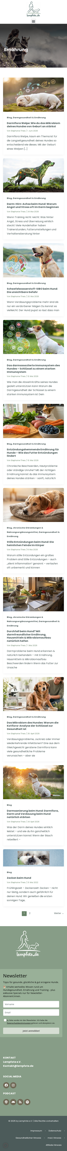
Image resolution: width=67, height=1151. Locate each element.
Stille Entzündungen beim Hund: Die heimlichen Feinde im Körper (30, 543)
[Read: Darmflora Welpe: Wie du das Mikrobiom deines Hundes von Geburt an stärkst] (33, 94)
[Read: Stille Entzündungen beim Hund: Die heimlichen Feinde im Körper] (33, 505)
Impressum (36, 1130)
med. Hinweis (54, 1137)
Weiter (59, 913)
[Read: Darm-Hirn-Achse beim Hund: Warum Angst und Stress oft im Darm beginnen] (33, 175)
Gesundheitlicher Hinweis (28, 1137)
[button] (33, 21)
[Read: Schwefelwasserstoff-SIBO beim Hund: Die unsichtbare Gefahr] (33, 260)
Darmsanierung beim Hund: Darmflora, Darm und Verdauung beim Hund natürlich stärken (33, 814)
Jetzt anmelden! (31, 1030)
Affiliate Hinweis (54, 1145)
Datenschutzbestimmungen (19, 1023)
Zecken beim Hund (19, 878)
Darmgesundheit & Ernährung (29, 117)
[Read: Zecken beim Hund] (33, 857)
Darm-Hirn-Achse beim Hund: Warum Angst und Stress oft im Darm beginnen (33, 205)
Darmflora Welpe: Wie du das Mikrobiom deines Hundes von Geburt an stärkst (33, 124)
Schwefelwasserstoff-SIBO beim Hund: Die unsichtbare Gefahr (32, 290)
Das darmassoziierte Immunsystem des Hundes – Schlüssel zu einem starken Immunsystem (33, 369)
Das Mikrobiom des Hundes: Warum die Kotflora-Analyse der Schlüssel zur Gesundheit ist (32, 726)
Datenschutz (55, 1130)
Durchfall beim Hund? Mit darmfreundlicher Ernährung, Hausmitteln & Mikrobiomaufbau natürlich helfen (29, 636)
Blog (9, 117)
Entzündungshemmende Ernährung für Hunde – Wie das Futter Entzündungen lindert (33, 453)
